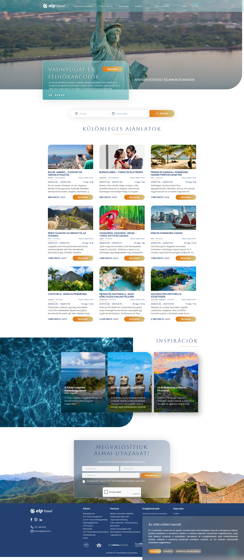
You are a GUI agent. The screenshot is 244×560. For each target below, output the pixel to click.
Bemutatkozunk (89, 514)
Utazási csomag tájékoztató (120, 529)
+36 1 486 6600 (40, 527)
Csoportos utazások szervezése (154, 514)
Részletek (112, 69)
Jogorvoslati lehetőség (119, 520)
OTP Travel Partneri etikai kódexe (95, 532)
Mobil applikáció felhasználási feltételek (125, 532)
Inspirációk (124, 6)
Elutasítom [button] (168, 551)
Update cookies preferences (122, 558)
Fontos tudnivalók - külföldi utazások (124, 523)
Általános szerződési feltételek (122, 514)
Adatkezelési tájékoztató (98, 484)
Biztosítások (114, 526)
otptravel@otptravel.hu (42, 531)
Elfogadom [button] (154, 551)
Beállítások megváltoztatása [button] (188, 551)
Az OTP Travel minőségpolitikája (95, 520)
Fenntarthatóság (89, 535)
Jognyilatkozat (115, 535)
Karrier (85, 538)
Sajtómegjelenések (90, 523)
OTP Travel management (92, 517)
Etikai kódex (87, 529)
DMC (184, 6)
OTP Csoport (88, 526)
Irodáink (138, 6)
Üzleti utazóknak (161, 6)
